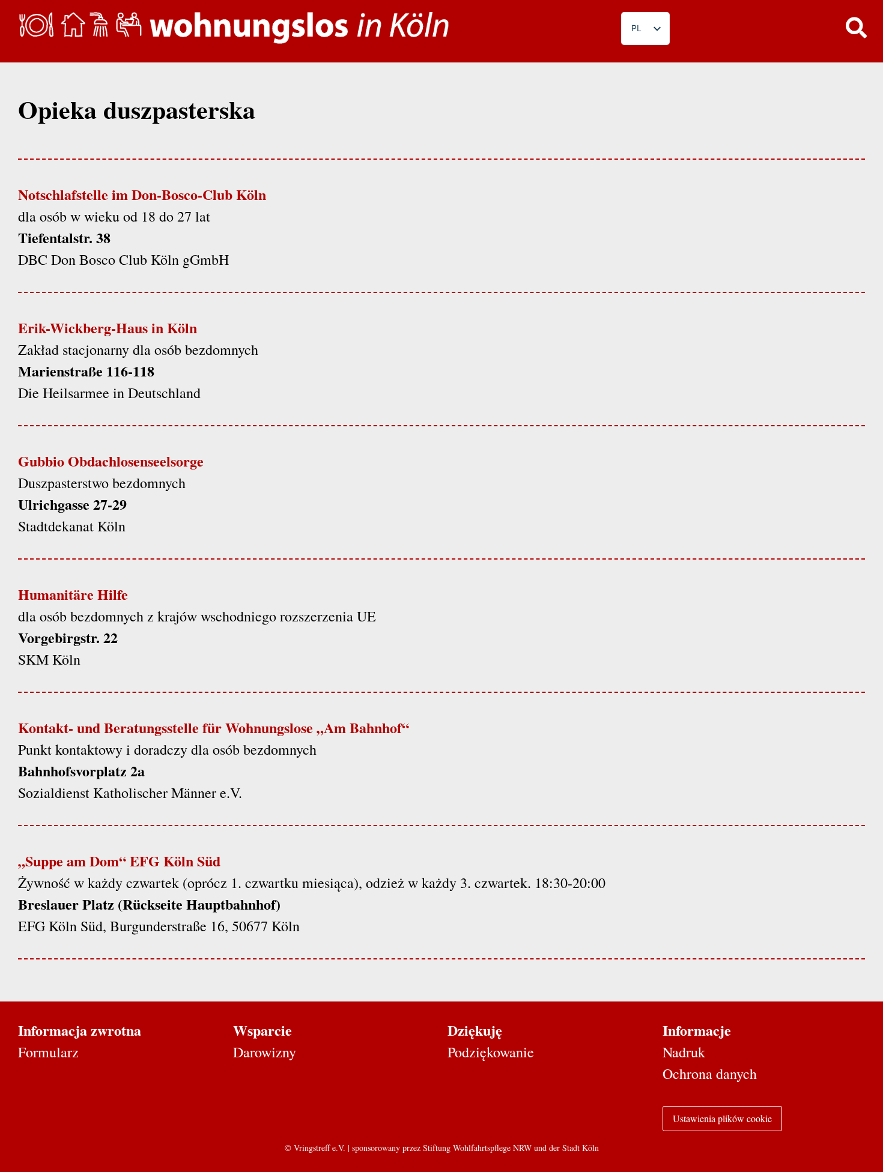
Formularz (48, 1052)
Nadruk (684, 1052)
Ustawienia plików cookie (722, 1118)
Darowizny (264, 1052)
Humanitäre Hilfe (73, 594)
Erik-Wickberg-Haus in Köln (107, 327)
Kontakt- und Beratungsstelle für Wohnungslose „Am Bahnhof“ (213, 727)
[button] (856, 27)
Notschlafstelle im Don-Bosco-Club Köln (142, 194)
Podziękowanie (491, 1052)
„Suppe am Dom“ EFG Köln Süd (119, 860)
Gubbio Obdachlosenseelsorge (111, 460)
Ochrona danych (710, 1073)
